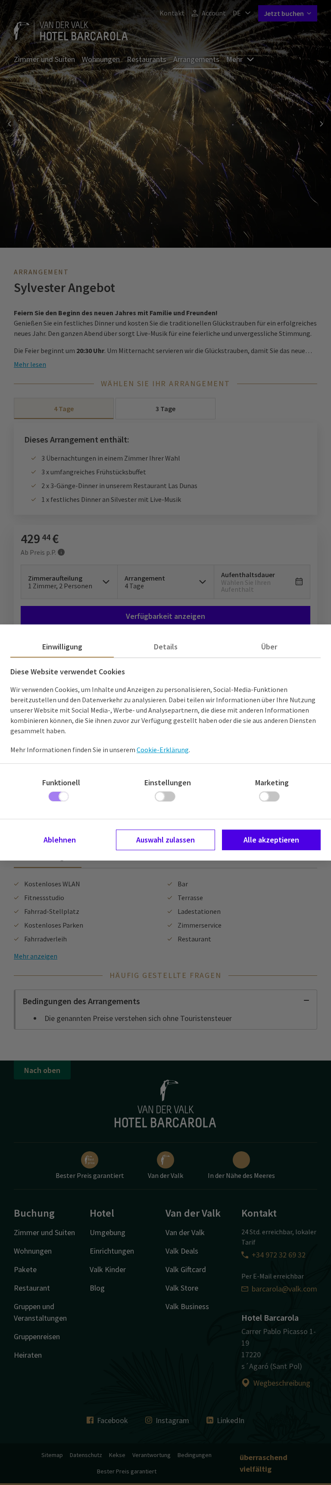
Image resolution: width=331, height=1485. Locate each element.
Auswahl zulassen (165, 840)
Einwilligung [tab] (62, 647)
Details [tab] (166, 647)
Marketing (272, 782)
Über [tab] (269, 647)
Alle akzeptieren (271, 840)
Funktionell (61, 782)
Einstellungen (167, 782)
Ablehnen (60, 840)
